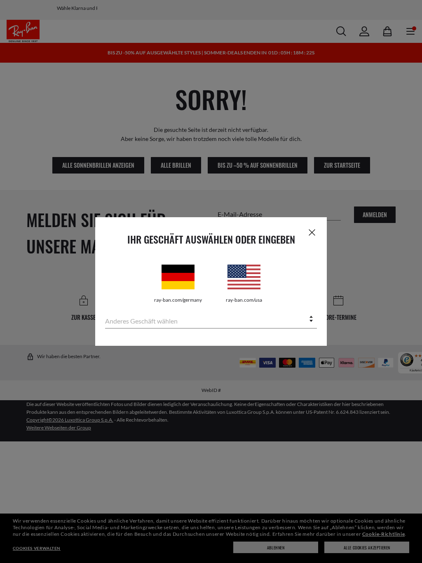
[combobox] (211, 319)
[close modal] (312, 232)
